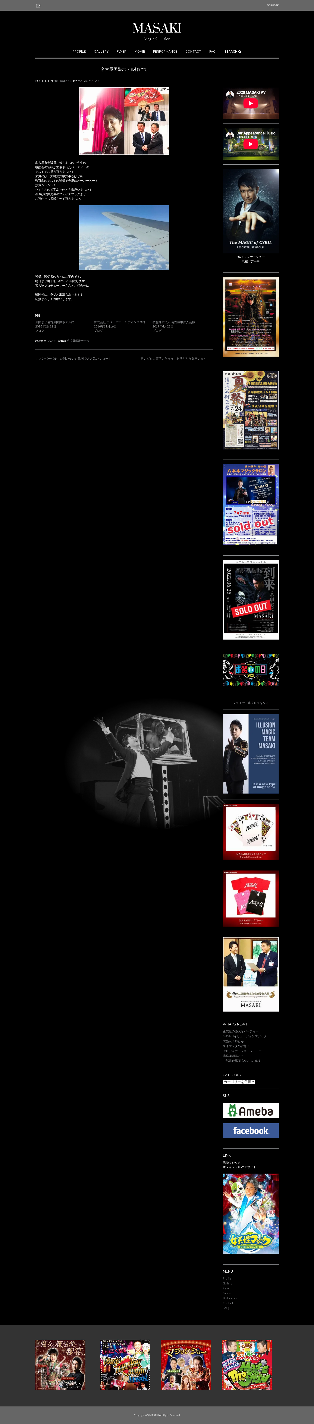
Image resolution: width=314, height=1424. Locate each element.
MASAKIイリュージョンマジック (245, 1036)
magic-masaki (89, 81)
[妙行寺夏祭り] (251, 448)
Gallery (101, 51)
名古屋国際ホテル (78, 340)
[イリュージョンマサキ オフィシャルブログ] (251, 1116)
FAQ (212, 51)
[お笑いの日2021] (251, 684)
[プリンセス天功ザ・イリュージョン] (251, 355)
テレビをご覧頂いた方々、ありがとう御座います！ (177, 358)
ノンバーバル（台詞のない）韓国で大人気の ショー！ (73, 358)
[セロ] (251, 252)
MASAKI (157, 28)
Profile (79, 51)
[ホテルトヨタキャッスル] (251, 638)
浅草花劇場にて (233, 1056)
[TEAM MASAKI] (251, 792)
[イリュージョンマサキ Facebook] (251, 1137)
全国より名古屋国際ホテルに (54, 322)
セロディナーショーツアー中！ (244, 1051)
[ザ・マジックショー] (247, 1389)
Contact (193, 51)
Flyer (121, 51)
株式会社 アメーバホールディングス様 (119, 322)
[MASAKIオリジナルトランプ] (251, 859)
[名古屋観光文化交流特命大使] (251, 1010)
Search (231, 51)
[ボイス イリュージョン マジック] (125, 1389)
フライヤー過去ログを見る (251, 703)
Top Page (273, 5)
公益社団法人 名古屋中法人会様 (174, 322)
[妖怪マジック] (251, 1253)
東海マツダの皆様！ (236, 1046)
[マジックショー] (186, 1389)
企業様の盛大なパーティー (241, 1031)
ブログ (51, 340)
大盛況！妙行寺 (233, 1041)
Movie (140, 51)
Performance (165, 51)
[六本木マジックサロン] (251, 544)
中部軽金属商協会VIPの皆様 (241, 1060)
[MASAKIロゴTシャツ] (251, 925)
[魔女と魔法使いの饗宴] (60, 1389)
